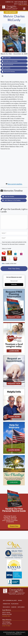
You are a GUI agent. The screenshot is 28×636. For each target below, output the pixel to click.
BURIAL (20, 600)
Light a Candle (7, 57)
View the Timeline (9, 196)
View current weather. (14, 184)
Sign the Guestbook (8, 64)
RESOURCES (6, 607)
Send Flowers (7, 68)
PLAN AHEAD (14, 603)
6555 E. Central (6, 612)
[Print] (2, 76)
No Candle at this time (9, 263)
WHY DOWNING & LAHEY (10, 600)
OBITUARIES (21, 607)
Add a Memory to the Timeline (10, 61)
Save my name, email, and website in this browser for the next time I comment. (14, 243)
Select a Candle (6, 248)
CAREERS (13, 607)
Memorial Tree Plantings (9, 71)
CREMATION (6, 603)
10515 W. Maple (6, 622)
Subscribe (14, 284)
